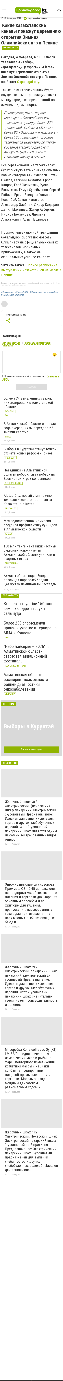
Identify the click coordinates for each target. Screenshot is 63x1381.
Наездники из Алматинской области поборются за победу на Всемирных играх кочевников (29, 474)
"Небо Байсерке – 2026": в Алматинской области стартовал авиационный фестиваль (27, 654)
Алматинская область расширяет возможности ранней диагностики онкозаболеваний (26, 682)
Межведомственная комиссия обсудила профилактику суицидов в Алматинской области (30, 525)
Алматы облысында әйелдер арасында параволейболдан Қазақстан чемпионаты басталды (30, 580)
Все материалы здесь (32, 749)
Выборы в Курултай (29, 726)
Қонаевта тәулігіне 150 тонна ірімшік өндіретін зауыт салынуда (30, 608)
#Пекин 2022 (21, 292)
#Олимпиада (7, 292)
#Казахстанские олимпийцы (44, 292)
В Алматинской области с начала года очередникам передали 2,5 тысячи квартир (30, 428)
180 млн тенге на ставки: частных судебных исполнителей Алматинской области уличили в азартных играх (30, 552)
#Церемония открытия (12, 295)
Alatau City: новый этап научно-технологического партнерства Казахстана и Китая (28, 499)
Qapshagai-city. (28, 82)
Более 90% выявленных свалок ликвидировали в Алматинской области (28, 402)
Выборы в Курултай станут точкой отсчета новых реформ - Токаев (30, 451)
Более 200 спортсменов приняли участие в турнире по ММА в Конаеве (30, 628)
